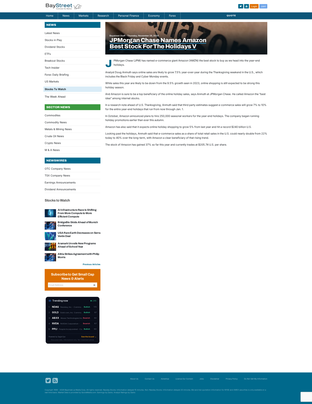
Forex (172, 15)
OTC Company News (58, 168)
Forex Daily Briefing (57, 74)
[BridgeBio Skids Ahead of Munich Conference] (50, 225)
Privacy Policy (232, 379)
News (66, 15)
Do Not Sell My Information (255, 379)
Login (254, 6)
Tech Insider (52, 67)
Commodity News (56, 122)
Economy (154, 15)
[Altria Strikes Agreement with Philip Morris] (50, 257)
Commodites (52, 115)
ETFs (48, 53)
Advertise (165, 379)
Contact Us (149, 379)
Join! (263, 6)
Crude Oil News (54, 136)
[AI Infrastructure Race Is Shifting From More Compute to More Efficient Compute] (50, 213)
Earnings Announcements (60, 182)
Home (49, 15)
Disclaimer (214, 379)
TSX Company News (57, 175)
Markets (83, 15)
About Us (134, 379)
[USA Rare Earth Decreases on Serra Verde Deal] (50, 235)
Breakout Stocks (55, 60)
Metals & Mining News (58, 129)
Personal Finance (128, 15)
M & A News (52, 150)
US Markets (52, 81)
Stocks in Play (53, 40)
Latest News (52, 33)
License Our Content (184, 379)
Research (103, 15)
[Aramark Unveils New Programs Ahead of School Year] (50, 246)
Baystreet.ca (70, 390)
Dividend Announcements (60, 189)
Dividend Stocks (55, 46)
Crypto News (53, 143)
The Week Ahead (55, 96)
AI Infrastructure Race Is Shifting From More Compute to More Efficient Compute (77, 213)
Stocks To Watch (55, 89)
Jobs (202, 379)
